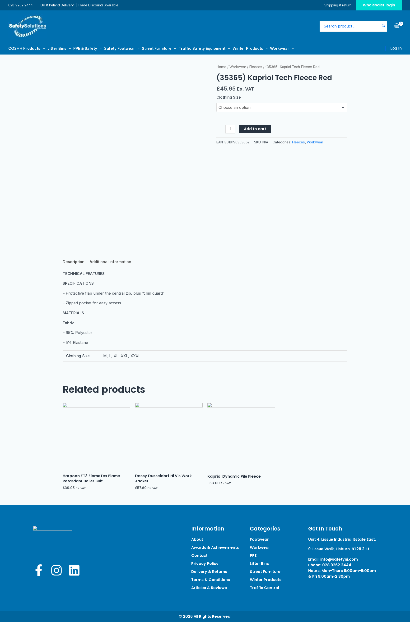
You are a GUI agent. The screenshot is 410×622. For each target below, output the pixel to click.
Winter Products (248, 48)
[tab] (73, 262)
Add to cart (255, 129)
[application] (42, 48)
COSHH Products (24, 48)
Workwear (279, 48)
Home (221, 67)
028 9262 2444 (20, 5)
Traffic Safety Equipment (202, 48)
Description (73, 261)
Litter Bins (56, 48)
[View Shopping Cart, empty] (397, 26)
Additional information (110, 261)
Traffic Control (264, 587)
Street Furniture (157, 48)
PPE (253, 555)
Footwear (259, 539)
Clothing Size (228, 97)
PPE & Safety (85, 48)
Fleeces (255, 67)
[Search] (384, 26)
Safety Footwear (119, 48)
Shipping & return (337, 5)
